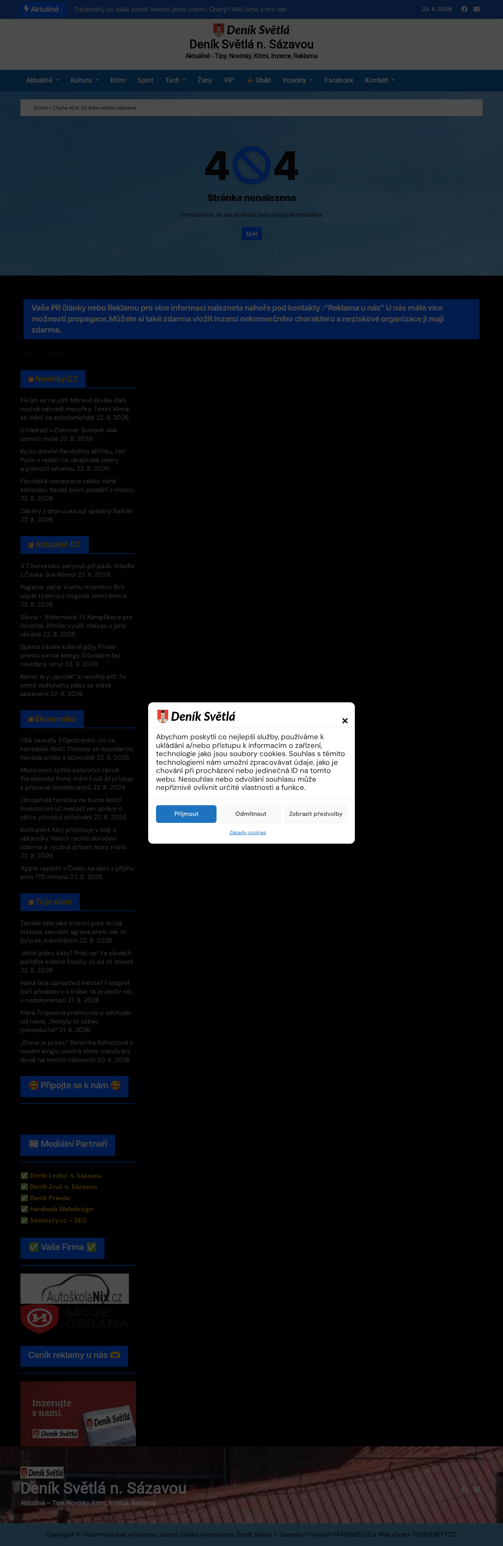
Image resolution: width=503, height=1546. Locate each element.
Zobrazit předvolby (316, 814)
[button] (341, 716)
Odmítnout (250, 814)
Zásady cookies (247, 832)
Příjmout (186, 814)
